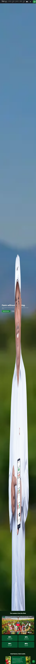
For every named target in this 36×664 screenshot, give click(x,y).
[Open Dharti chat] (33, 661)
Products (5, 1)
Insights (21, 1)
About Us (24, 1)
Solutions (9, 1)
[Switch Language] (30, 1)
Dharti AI (13, 1)
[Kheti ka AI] (3, 2)
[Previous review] (5, 663)
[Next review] (30, 663)
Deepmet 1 (17, 1)
